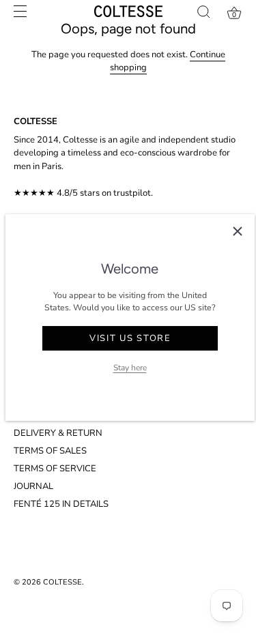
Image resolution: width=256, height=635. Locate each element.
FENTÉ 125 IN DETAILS (61, 504)
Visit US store (130, 338)
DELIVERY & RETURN (58, 433)
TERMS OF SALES (50, 451)
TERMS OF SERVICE (55, 468)
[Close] (238, 231)
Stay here (130, 367)
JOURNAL (33, 486)
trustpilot (132, 193)
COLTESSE (62, 582)
